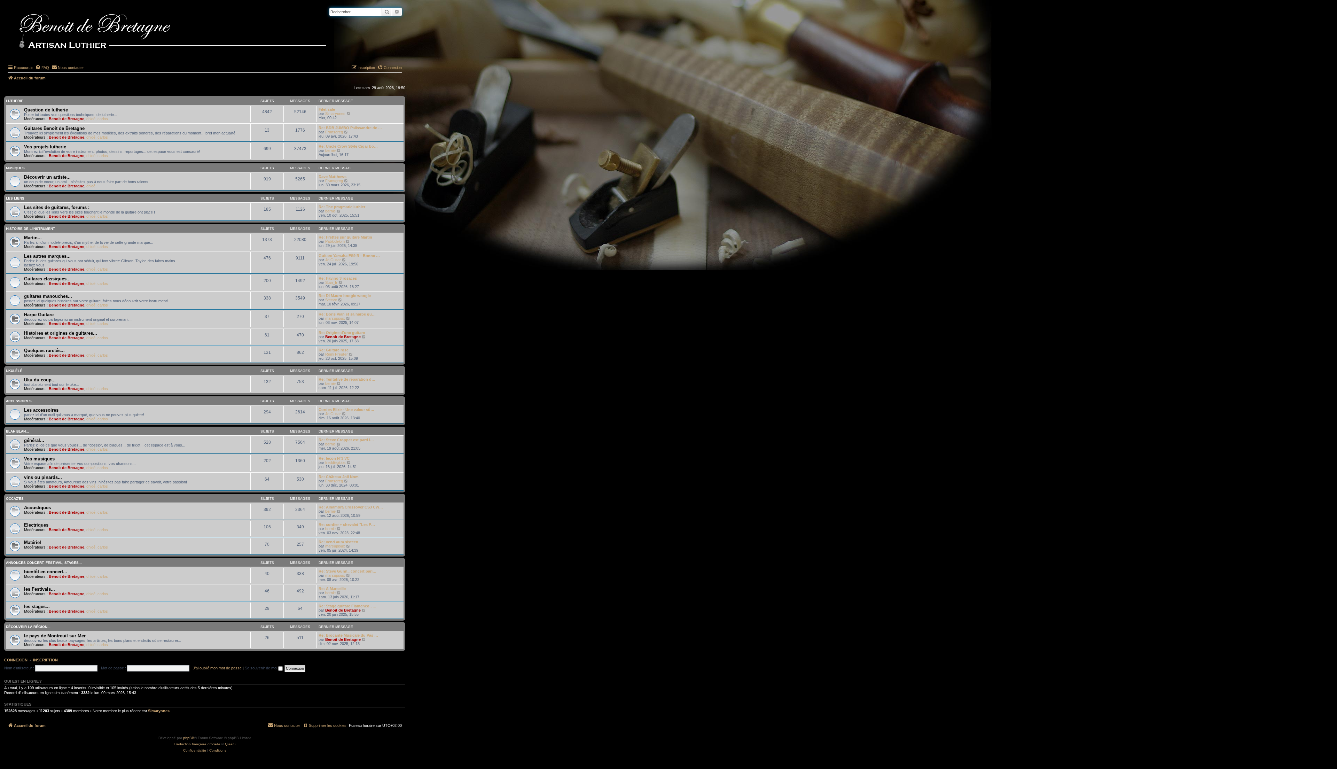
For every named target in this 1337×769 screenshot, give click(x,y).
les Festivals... (39, 589)
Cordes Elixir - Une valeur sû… (346, 409)
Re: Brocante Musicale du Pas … (348, 635)
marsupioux (335, 318)
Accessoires (19, 401)
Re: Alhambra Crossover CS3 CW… (351, 507)
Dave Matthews (332, 176)
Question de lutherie (46, 109)
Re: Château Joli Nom (339, 477)
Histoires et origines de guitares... (60, 333)
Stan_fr (331, 282)
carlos (102, 119)
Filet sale (327, 109)
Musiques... (17, 168)
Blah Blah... (17, 431)
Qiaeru (230, 744)
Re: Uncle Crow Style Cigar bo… (348, 146)
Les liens (15, 198)
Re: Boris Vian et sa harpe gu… (347, 314)
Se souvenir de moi (261, 668)
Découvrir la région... (28, 627)
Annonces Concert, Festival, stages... (44, 563)
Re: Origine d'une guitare (342, 333)
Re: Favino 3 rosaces (338, 278)
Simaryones (335, 113)
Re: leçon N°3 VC (334, 458)
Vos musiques (39, 458)
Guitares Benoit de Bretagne (54, 128)
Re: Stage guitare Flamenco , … (347, 606)
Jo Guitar (333, 260)
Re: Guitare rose (334, 350)
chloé (90, 119)
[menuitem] (42, 67)
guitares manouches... (48, 296)
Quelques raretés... (44, 350)
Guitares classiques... (47, 278)
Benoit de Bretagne (66, 119)
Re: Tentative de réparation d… (347, 379)
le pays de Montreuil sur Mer (55, 635)
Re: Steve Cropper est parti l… (346, 440)
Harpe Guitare (39, 314)
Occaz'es (15, 498)
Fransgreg (334, 132)
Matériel (32, 542)
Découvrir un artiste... (47, 177)
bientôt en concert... (45, 571)
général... (34, 440)
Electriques (36, 525)
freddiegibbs (335, 462)
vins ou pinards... (43, 477)
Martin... (33, 237)
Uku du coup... (40, 379)
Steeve (331, 300)
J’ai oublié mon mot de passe (217, 668)
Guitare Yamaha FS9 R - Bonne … (349, 256)
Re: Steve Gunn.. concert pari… (347, 571)
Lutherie (14, 101)
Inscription (45, 660)
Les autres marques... (47, 256)
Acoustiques (37, 507)
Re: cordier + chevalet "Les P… (347, 524)
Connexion (16, 660)
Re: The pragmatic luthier (342, 207)
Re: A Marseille (332, 589)
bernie (330, 150)
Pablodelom (335, 241)
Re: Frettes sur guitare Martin (345, 237)
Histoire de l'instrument (30, 229)
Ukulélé (14, 371)
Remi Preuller (336, 354)
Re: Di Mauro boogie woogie (345, 296)
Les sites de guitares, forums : (56, 207)
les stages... (37, 606)
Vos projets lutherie (45, 146)
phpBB (188, 738)
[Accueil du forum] (184, 32)
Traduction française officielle (197, 744)
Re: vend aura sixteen (338, 542)
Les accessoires (41, 410)
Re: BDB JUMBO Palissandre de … (350, 128)
